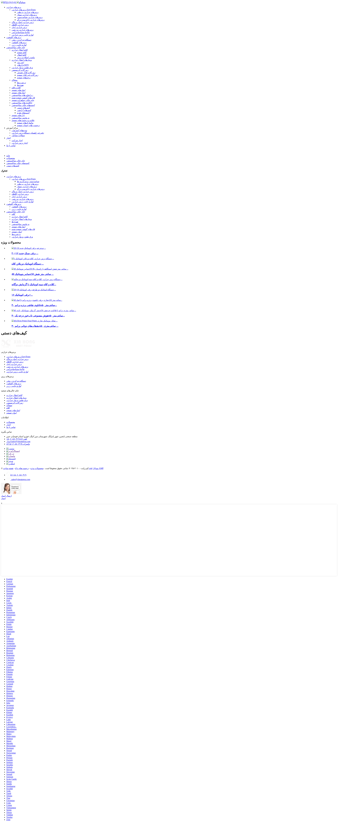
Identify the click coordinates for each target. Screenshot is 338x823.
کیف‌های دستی (12, 166)
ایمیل (3, 498)
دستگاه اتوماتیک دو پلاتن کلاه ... (28, 263)
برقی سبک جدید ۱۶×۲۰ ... (25, 253)
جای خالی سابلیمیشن (15, 161)
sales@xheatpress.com (20, 479)
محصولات (10, 158)
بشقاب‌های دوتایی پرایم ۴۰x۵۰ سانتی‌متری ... (35, 326)
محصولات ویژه (36, 468)
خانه (8, 156)
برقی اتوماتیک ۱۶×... (22, 294)
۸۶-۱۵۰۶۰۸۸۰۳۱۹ (18, 475)
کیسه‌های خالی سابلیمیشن (17, 163)
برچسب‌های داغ (22, 468)
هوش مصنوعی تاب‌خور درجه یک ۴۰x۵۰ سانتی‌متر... (38, 315)
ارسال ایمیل (6, 496)
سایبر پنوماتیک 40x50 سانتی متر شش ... (33, 274)
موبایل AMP (98, 468)
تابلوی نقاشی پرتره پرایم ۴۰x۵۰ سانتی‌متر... (34, 305)
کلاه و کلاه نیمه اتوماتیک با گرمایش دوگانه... (34, 284)
